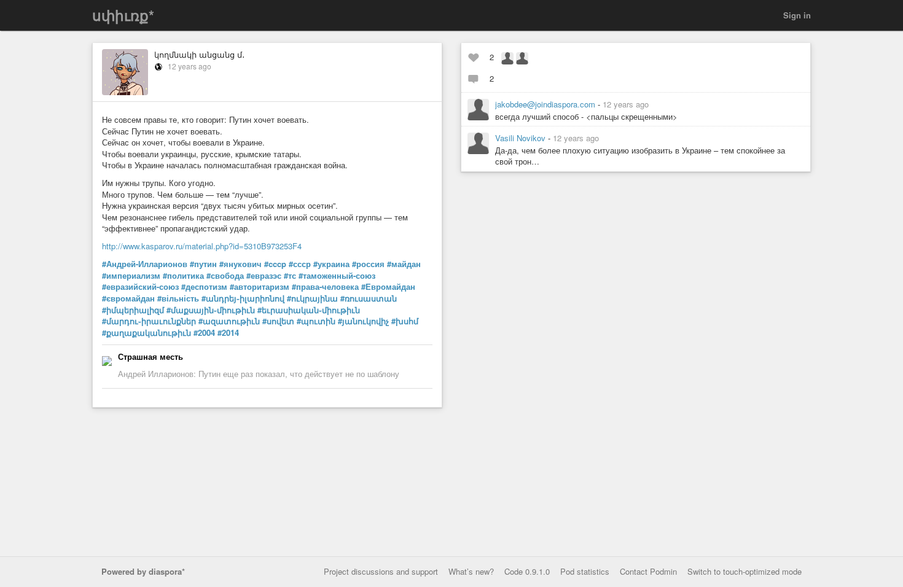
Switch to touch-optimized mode (744, 571)
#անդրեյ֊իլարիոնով (242, 298)
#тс (290, 275)
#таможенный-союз (337, 275)
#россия (368, 264)
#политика (183, 275)
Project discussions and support (381, 571)
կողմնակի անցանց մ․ (199, 54)
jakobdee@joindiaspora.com (546, 104)
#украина (331, 264)
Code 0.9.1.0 (527, 571)
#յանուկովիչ (363, 321)
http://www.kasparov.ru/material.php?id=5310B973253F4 (202, 246)
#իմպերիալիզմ (133, 310)
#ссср (300, 264)
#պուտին (316, 321)
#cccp (275, 264)
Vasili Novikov (521, 138)
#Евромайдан (388, 286)
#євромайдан (128, 298)
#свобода (225, 275)
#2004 (204, 332)
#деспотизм (204, 286)
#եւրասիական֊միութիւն (308, 310)
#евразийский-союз (140, 286)
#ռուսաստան (368, 298)
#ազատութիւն (229, 321)
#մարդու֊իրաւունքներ (149, 321)
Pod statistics (584, 571)
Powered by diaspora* (143, 571)
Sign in (797, 15)
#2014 (228, 332)
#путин (203, 264)
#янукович (240, 264)
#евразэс (263, 275)
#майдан (404, 264)
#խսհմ (404, 321)
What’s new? (471, 571)
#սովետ (278, 321)
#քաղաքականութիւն (146, 332)
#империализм (131, 275)
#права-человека (325, 286)
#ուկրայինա (312, 298)
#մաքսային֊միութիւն (210, 310)
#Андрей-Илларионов (144, 264)
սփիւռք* (123, 15)
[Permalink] (656, 104)
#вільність (178, 298)
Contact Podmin (648, 571)
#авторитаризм (259, 286)
